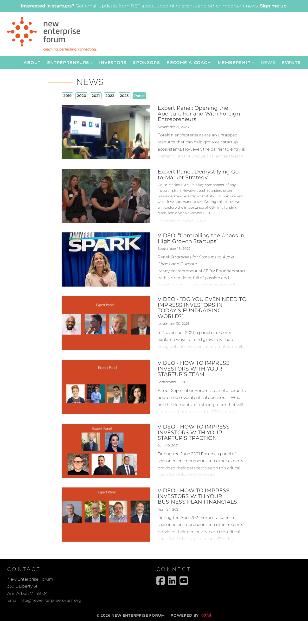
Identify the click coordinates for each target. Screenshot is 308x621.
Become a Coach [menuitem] (189, 62)
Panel (139, 95)
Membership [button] (234, 62)
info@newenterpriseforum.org (50, 600)
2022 (109, 95)
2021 (96, 95)
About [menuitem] (32, 62)
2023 (124, 95)
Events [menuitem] (291, 62)
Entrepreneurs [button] (68, 62)
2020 (81, 95)
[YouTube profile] (184, 580)
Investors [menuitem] (113, 62)
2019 (67, 95)
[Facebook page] (160, 580)
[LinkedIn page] (172, 580)
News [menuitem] (268, 62)
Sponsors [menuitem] (146, 62)
